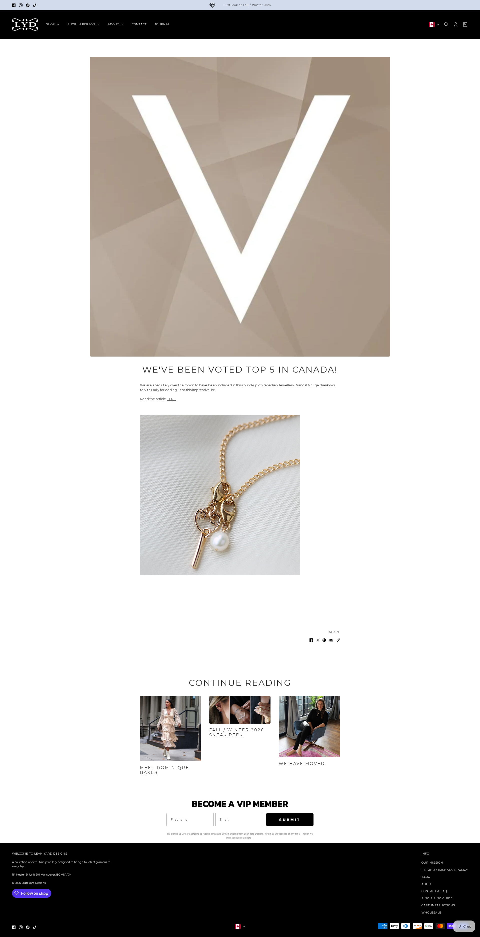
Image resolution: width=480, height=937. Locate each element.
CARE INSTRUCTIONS (438, 905)
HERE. (171, 399)
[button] (338, 640)
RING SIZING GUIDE (437, 898)
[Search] (446, 24)
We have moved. (302, 763)
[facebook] (13, 5)
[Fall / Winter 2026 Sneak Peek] (239, 710)
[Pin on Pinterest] (324, 640)
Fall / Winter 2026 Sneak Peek (236, 732)
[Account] (455, 24)
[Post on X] (318, 640)
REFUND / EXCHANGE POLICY (445, 870)
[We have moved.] (309, 726)
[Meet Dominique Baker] (170, 728)
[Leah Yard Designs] (25, 24)
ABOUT (427, 884)
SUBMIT (289, 820)
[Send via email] (331, 640)
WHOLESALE (431, 912)
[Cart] (465, 24)
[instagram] (21, 5)
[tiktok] (35, 5)
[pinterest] (27, 5)
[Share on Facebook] (311, 640)
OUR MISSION (432, 862)
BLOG (426, 877)
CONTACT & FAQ (434, 891)
